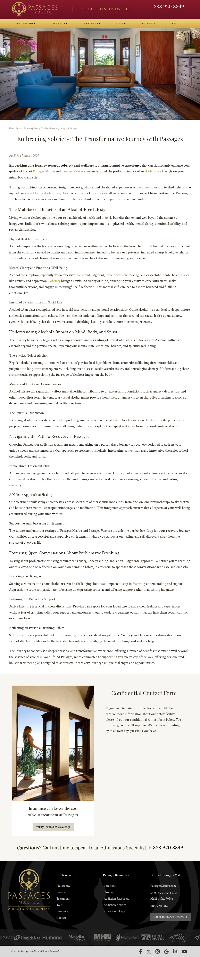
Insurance (62, 911)
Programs (62, 892)
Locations (110, 886)
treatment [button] (90, 23)
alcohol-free (153, 171)
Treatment (63, 899)
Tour (59, 905)
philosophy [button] (25, 23)
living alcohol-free (47, 193)
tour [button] (120, 23)
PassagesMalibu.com (163, 886)
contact (177, 23)
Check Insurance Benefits (169, 917)
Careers (108, 892)
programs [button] (58, 23)
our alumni (144, 187)
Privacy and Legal (115, 911)
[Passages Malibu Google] (166, 951)
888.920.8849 (169, 7)
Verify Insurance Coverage (53, 827)
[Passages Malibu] (38, 9)
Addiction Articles (115, 905)
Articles (19, 128)
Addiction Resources (116, 899)
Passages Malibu (44, 171)
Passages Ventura (73, 171)
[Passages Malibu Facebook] (140, 951)
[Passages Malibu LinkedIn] (175, 951)
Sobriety (54, 281)
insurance (147, 23)
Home (11, 128)
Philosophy (63, 886)
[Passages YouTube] (184, 951)
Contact (61, 918)
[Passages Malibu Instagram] (157, 951)
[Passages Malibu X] (149, 952)
